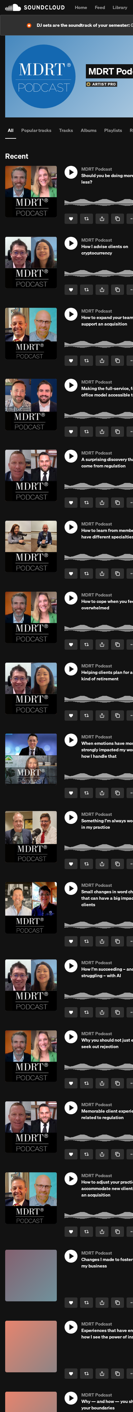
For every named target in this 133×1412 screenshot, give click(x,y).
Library (120, 7)
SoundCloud (35, 7)
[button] (71, 172)
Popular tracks (36, 130)
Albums (89, 130)
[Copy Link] (117, 219)
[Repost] (86, 219)
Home (81, 7)
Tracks (66, 130)
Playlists (113, 130)
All (11, 130)
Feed (100, 7)
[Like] (71, 219)
